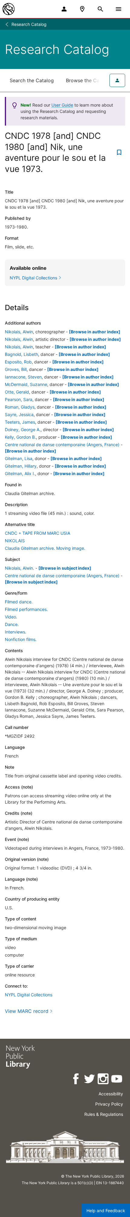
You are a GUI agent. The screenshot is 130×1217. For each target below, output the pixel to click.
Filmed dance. (19, 601)
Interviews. (15, 631)
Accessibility (111, 1093)
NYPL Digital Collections (28, 994)
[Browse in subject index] (64, 568)
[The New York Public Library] (8, 9)
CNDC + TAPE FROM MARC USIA (37, 533)
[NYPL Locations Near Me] (82, 9)
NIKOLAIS (15, 540)
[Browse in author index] (94, 331)
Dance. (12, 624)
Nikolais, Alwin (19, 331)
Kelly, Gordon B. (20, 437)
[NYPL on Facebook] (76, 1080)
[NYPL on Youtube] (117, 1080)
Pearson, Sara (18, 399)
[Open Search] (100, 9)
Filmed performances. (26, 609)
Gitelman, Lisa (18, 458)
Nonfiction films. (21, 639)
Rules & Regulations (103, 1114)
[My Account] (64, 9)
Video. (11, 616)
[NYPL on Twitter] (90, 1080)
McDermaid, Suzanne (26, 384)
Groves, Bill (16, 369)
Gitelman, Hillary (21, 465)
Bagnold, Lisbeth (21, 354)
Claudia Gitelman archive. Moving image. (45, 548)
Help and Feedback (105, 1210)
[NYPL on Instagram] (103, 1080)
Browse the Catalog (88, 80)
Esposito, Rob (18, 361)
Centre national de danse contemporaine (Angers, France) (62, 444)
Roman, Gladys (19, 406)
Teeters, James (20, 422)
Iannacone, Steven (23, 376)
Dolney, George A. (23, 429)
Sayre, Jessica (19, 414)
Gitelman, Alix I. (20, 473)
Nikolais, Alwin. (19, 568)
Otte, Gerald (17, 391)
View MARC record (26, 1011)
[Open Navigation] (118, 9)
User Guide (62, 104)
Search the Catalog (32, 80)
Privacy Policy (109, 1104)
